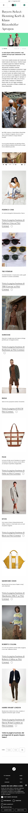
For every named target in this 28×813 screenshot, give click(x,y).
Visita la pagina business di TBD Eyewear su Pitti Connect (13, 287)
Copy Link (22, 750)
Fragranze (7, 782)
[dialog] (14, 798)
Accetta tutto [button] (8, 810)
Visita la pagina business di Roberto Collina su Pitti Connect (13, 659)
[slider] (18, 164)
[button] (14, 807)
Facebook (9, 749)
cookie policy (20, 791)
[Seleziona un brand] (14, 5)
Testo (21, 782)
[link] (24, 5)
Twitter (15, 749)
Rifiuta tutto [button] (21, 810)
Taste (21, 779)
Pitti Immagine (7, 775)
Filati (7, 779)
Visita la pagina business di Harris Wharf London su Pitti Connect (13, 723)
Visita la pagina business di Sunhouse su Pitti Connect (13, 348)
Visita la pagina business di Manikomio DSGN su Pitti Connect (13, 596)
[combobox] (26, 785)
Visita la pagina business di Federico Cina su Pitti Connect (13, 223)
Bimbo (21, 775)
